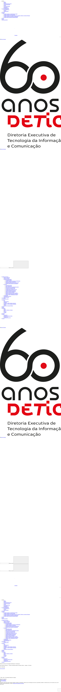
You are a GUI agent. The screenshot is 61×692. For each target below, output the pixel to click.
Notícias (3, 318)
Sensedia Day (6, 316)
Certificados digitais (9, 280)
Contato (5, 312)
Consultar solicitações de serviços (11, 290)
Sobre (5, 309)
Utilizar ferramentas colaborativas (11, 291)
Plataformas (3, 641)
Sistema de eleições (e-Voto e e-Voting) (11, 636)
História (5, 2)
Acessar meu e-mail (9, 285)
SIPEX (5, 648)
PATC (5, 310)
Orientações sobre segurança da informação (12, 282)
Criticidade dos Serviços (7, 296)
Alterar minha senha (9, 286)
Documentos (6, 7)
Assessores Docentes (7, 4)
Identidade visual (6, 606)
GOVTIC (3, 12)
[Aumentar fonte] (7, 578)
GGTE (3, 18)
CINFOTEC (6, 315)
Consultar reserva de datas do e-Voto (11, 289)
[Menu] (7, 326)
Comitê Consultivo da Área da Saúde (9, 14)
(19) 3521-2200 (2, 668)
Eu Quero (5, 284)
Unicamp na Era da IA (7, 317)
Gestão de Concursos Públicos (8, 305)
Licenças (3, 313)
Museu (3, 617)
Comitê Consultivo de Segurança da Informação (11, 16)
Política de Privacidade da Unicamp (18, 683)
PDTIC (3, 307)
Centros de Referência (5, 8)
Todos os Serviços (6, 278)
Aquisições (3, 308)
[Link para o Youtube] (7, 275)
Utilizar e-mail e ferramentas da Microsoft (12, 293)
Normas (3, 306)
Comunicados (6, 295)
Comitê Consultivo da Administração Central (10, 612)
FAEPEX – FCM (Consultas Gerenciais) (10, 647)
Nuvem (5, 10)
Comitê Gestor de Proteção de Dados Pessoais (11, 17)
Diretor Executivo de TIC (8, 3)
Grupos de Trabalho (7, 6)
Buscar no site (11, 267)
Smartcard (5, 302)
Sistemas (3, 299)
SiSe (4, 300)
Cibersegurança (6, 11)
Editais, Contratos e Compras (8, 653)
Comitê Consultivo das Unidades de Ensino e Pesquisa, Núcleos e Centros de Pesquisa (17, 15)
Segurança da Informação (7, 279)
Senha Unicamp (6, 301)
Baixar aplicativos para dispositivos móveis (12, 630)
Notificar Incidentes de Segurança (11, 281)
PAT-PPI (5, 311)
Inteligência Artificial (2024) (8, 659)
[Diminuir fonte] (21, 578)
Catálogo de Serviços (5, 276)
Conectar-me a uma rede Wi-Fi (10, 287)
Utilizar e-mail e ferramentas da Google (12, 294)
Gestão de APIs (6, 642)
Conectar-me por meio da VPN (10, 288)
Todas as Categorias (7, 277)
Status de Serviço (6, 297)
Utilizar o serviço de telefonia (10, 292)
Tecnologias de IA (6, 9)
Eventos (3, 314)
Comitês (3, 13)
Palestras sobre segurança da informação (12, 283)
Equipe (5, 5)
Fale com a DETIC (5, 618)
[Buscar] (7, 555)
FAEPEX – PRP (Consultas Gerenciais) (10, 303)
